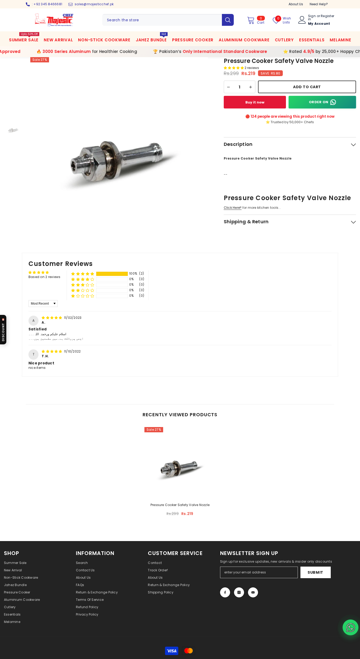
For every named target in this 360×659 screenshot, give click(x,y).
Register (327, 16)
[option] (119, 146)
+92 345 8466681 (47, 4)
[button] (234, 68)
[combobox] (162, 20)
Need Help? (319, 4)
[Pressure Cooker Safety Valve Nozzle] (180, 462)
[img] (52, 317)
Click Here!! (233, 207)
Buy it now (254, 102)
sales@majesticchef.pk (94, 4)
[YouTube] (253, 592)
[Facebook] (225, 592)
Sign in (312, 17)
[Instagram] (239, 592)
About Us (296, 4)
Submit (315, 572)
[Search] (168, 20)
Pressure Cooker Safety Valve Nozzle (180, 505)
